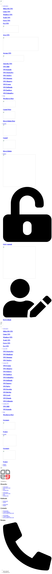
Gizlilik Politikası (6, 512)
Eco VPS (6, 23)
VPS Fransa (7, 84)
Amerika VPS (7, 63)
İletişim (4, 502)
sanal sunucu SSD (6, 488)
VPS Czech (6, 395)
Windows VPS (7, 14)
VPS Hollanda (7, 87)
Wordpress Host (8, 98)
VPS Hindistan (8, 354)
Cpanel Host (7, 109)
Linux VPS (6, 11)
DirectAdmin (7, 151)
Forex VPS (6, 20)
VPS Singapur (7, 78)
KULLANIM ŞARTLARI (8, 513)
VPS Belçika (7, 392)
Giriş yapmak (7, 244)
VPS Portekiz (7, 389)
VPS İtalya (6, 386)
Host (4, 95)
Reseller (4, 123)
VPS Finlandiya (8, 93)
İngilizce (4, 465)
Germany (6, 420)
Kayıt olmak (7, 320)
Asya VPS (6, 35)
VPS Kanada (7, 69)
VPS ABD (6, 66)
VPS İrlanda (7, 398)
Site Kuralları (5, 510)
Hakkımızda (5, 501)
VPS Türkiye (7, 75)
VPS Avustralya (8, 72)
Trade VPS (6, 17)
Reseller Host (5, 490)
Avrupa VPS (7, 53)
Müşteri (4, 153)
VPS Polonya (7, 371)
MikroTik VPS (8, 8)
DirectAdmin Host (9, 121)
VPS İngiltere (7, 90)
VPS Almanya (7, 81)
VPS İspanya (7, 383)
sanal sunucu (5, 5)
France (5, 432)
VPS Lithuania (8, 401)
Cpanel (5, 138)
